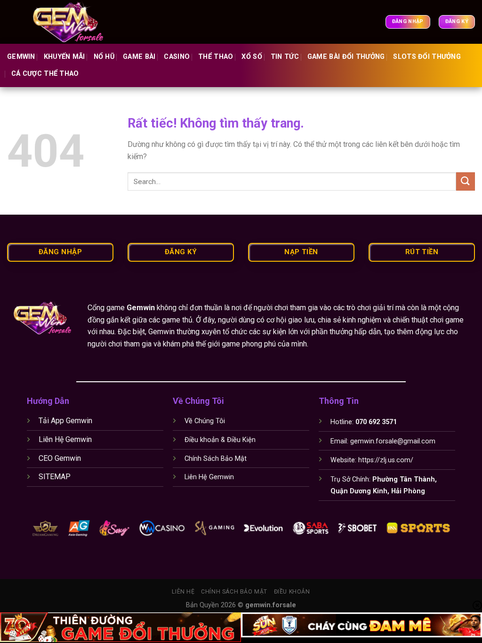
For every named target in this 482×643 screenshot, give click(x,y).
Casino (177, 57)
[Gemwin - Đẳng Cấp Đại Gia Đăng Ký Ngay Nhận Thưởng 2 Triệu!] (74, 22)
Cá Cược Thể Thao (45, 74)
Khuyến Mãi (64, 57)
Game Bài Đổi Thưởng (346, 57)
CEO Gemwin (60, 458)
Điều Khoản (292, 591)
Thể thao (215, 57)
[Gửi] (465, 181)
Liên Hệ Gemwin (65, 439)
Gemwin (21, 57)
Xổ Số (251, 57)
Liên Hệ (183, 591)
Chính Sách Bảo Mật (234, 591)
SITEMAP (55, 476)
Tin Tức (285, 57)
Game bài (139, 57)
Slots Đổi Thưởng (427, 57)
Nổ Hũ (104, 57)
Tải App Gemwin (65, 420)
